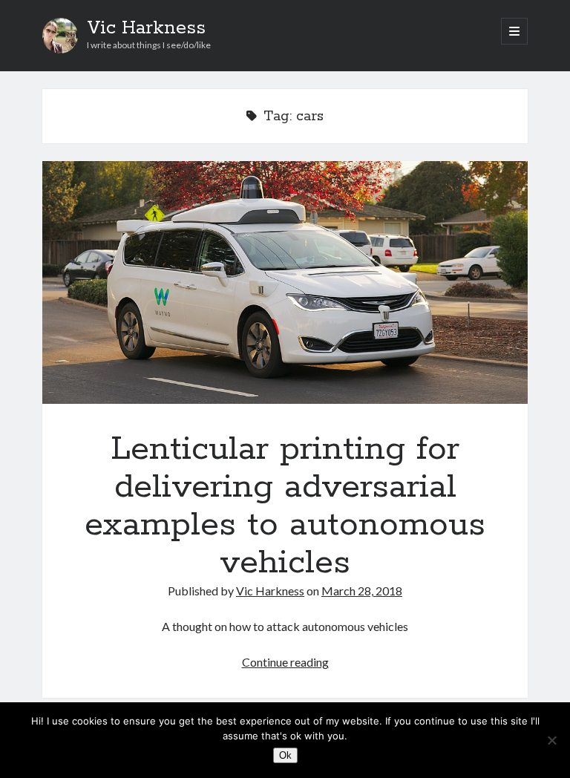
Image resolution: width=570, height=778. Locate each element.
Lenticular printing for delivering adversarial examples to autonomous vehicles (285, 282)
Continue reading (285, 662)
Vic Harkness (146, 28)
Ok (285, 755)
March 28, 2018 (361, 591)
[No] (551, 740)
